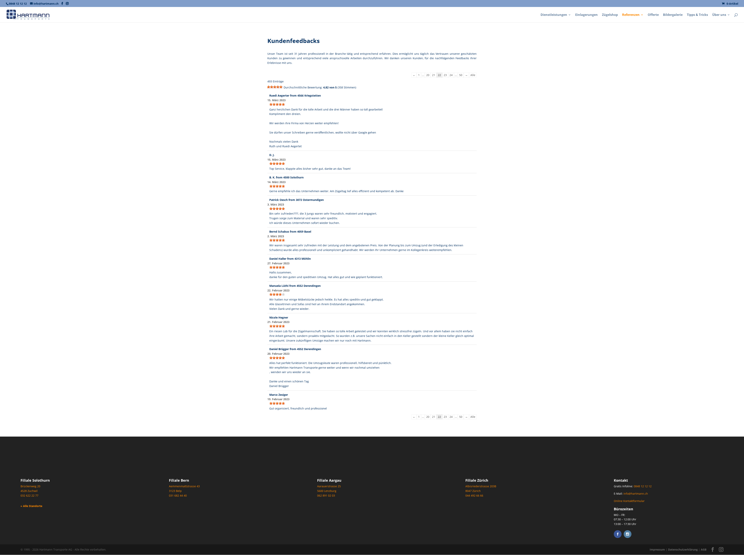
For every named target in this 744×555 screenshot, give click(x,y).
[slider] (275, 86)
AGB (703, 549)
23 (445, 75)
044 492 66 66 (474, 495)
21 (433, 75)
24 (451, 75)
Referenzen (631, 15)
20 (427, 75)
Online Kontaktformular (629, 501)
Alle (472, 75)
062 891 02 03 (326, 495)
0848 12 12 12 (18, 3)
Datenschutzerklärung (683, 549)
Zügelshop (610, 15)
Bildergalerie (673, 15)
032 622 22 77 (29, 495)
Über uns (719, 15)
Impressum (657, 549)
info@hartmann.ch (635, 493)
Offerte (653, 15)
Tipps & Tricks (697, 15)
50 (460, 75)
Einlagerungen (586, 15)
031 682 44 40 (178, 495)
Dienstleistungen (554, 15)
